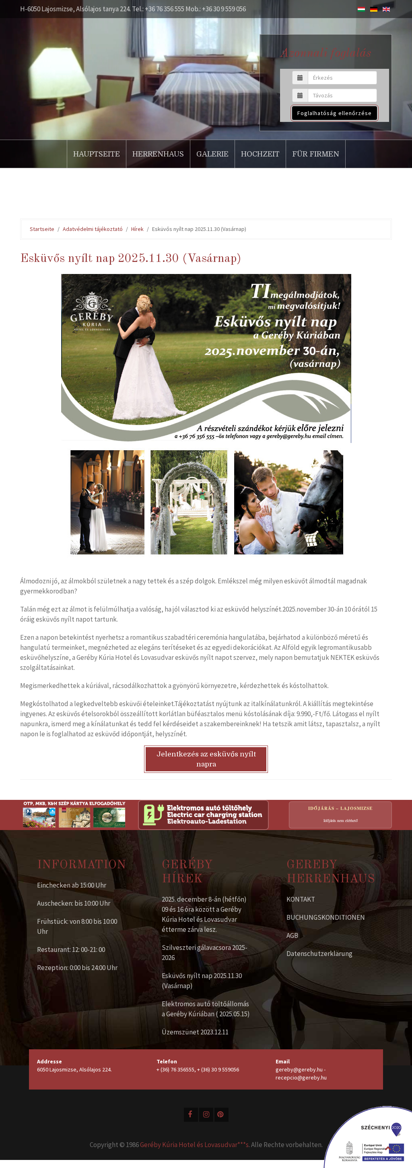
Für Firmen (315, 154)
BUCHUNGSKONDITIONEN (325, 917)
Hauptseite (96, 154)
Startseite (42, 229)
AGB (292, 935)
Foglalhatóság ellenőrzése (334, 113)
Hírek (137, 229)
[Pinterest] (221, 1115)
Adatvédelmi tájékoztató (93, 229)
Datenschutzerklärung (319, 953)
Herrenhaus (158, 154)
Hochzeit (260, 154)
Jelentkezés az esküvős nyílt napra (206, 759)
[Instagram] (206, 1115)
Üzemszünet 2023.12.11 (195, 1032)
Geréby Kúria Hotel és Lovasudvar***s (194, 1144)
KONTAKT (300, 899)
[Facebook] (191, 1115)
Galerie (212, 154)
